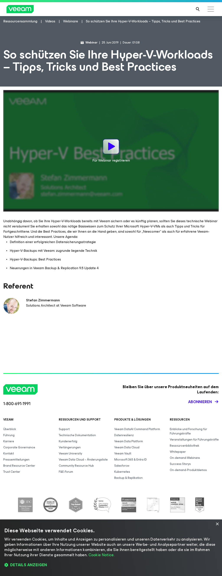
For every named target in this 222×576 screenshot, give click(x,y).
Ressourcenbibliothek (184, 445)
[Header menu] (210, 9)
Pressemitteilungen (16, 459)
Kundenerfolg (68, 441)
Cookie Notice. (101, 555)
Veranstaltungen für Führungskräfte (194, 439)
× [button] (217, 524)
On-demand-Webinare (185, 457)
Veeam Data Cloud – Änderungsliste (83, 459)
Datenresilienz (124, 435)
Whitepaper (178, 451)
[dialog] (111, 547)
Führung (9, 435)
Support (64, 429)
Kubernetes (122, 471)
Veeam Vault (122, 453)
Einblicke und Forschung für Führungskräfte (188, 431)
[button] (111, 565)
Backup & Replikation (128, 477)
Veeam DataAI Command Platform (137, 429)
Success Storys (180, 463)
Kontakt (8, 453)
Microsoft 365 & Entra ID (130, 459)
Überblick (9, 429)
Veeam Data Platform (128, 441)
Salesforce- (122, 465)
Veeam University (70, 453)
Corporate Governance (19, 447)
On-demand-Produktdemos (188, 469)
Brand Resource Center (19, 465)
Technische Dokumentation (77, 435)
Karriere (8, 441)
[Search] (197, 9)
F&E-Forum (66, 471)
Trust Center (11, 471)
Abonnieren (200, 402)
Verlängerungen (70, 447)
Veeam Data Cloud (126, 447)
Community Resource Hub (76, 465)
